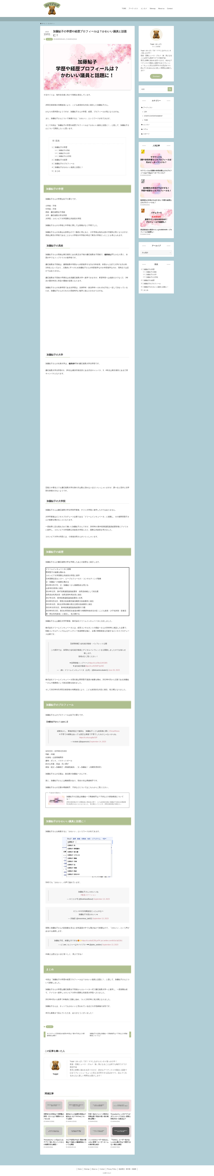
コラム (145, 129)
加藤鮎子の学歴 (61, 147)
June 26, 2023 (114, 670)
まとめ (57, 171)
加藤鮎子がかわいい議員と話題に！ (69, 167)
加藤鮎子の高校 (64, 150)
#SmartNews (114, 731)
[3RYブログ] (52, 8)
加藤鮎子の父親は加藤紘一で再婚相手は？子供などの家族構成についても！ (94, 798)
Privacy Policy (111, 1169)
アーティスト (148, 107)
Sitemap (86, 1169)
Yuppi (55, 1074)
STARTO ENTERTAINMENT (153, 116)
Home (80, 1169)
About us (94, 1169)
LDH (145, 112)
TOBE (146, 120)
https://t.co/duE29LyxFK (91, 940)
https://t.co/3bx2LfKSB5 (98, 663)
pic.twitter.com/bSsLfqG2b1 (111, 940)
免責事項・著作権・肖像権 (127, 1169)
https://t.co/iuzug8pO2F (88, 737)
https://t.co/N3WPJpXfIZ (94, 666)
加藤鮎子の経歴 (61, 160)
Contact (156, 76)
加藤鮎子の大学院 (65, 156)
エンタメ (49, 39)
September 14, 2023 (98, 742)
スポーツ (146, 134)
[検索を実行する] (170, 89)
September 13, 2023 (102, 899)
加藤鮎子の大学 (64, 153)
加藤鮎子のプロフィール (64, 164)
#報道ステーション (88, 895)
